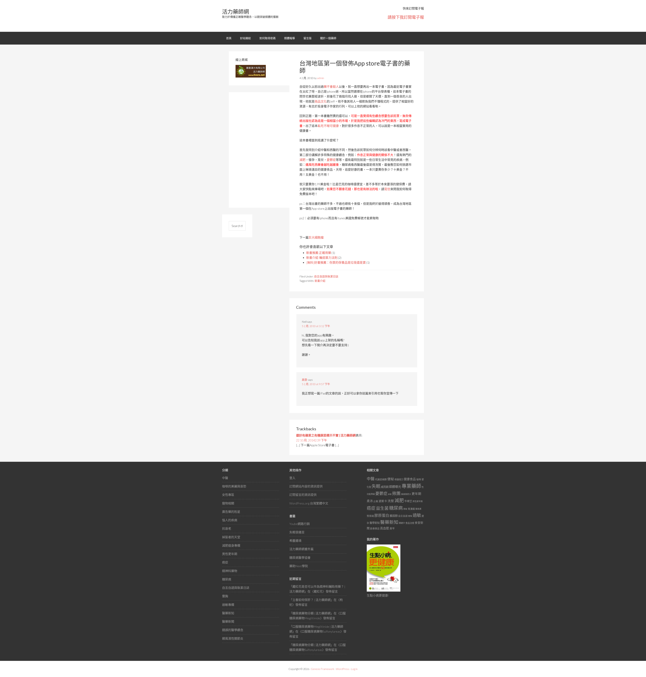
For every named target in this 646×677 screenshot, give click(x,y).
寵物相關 (228, 503)
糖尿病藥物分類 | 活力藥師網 (311, 613)
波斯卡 (383, 501)
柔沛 (370, 501)
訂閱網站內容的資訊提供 (306, 486)
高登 (304, 379)
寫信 (387, 189)
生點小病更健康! (378, 595)
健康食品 (410, 479)
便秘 (390, 479)
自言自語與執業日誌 (326, 276)
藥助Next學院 (298, 566)
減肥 (302, 160)
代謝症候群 (381, 479)
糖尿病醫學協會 (300, 557)
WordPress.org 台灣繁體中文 (308, 503)
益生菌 (382, 508)
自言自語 (403, 515)
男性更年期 (229, 554)
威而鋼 (384, 486)
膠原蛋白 (381, 515)
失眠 (376, 486)
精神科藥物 (229, 571)
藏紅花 (318, 591)
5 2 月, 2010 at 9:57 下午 (316, 384)
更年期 (416, 494)
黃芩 (392, 528)
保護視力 (398, 479)
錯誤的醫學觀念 (232, 630)
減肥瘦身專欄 (231, 545)
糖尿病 (226, 579)
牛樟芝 (408, 501)
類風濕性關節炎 (232, 638)
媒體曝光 (395, 486)
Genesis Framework (322, 668)
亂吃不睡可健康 (328, 126)
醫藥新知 (228, 613)
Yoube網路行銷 (299, 524)
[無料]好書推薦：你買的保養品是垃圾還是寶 (336, 262)
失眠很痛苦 (296, 532)
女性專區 (228, 495)
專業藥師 (411, 486)
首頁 (228, 38)
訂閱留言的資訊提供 (303, 495)
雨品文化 (321, 101)
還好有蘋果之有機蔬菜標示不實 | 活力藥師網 (326, 435)
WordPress (342, 668)
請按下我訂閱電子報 (406, 17)
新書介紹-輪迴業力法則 (321, 257)
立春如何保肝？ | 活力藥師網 (311, 600)
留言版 (307, 38)
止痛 (375, 501)
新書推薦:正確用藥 (318, 253)
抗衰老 (226, 528)
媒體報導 (289, 38)
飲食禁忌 (375, 528)
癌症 (225, 562)
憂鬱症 (331, 160)
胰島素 (418, 509)
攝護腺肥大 (406, 494)
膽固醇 (394, 515)
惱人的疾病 (229, 520)
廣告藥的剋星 (231, 512)
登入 (292, 478)
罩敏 (405, 509)
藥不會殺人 (331, 86)
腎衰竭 (370, 515)
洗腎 (391, 501)
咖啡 (418, 479)
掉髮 (390, 494)
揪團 (396, 493)
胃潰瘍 (411, 508)
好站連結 (245, 38)
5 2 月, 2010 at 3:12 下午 (316, 326)
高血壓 (384, 528)
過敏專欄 (228, 605)
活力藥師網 (235, 11)
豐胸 (225, 596)
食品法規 (409, 523)
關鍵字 (402, 523)
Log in (354, 668)
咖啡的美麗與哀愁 (234, 486)
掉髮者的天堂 (231, 537)
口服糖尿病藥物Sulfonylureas (320, 631)
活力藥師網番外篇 (301, 549)
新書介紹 (320, 280)
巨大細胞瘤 (316, 237)
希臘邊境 (295, 540)
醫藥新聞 (228, 621)
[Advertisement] (261, 149)
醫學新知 (375, 522)
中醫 (225, 478)
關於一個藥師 (328, 38)
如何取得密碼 (267, 38)
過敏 (417, 515)
